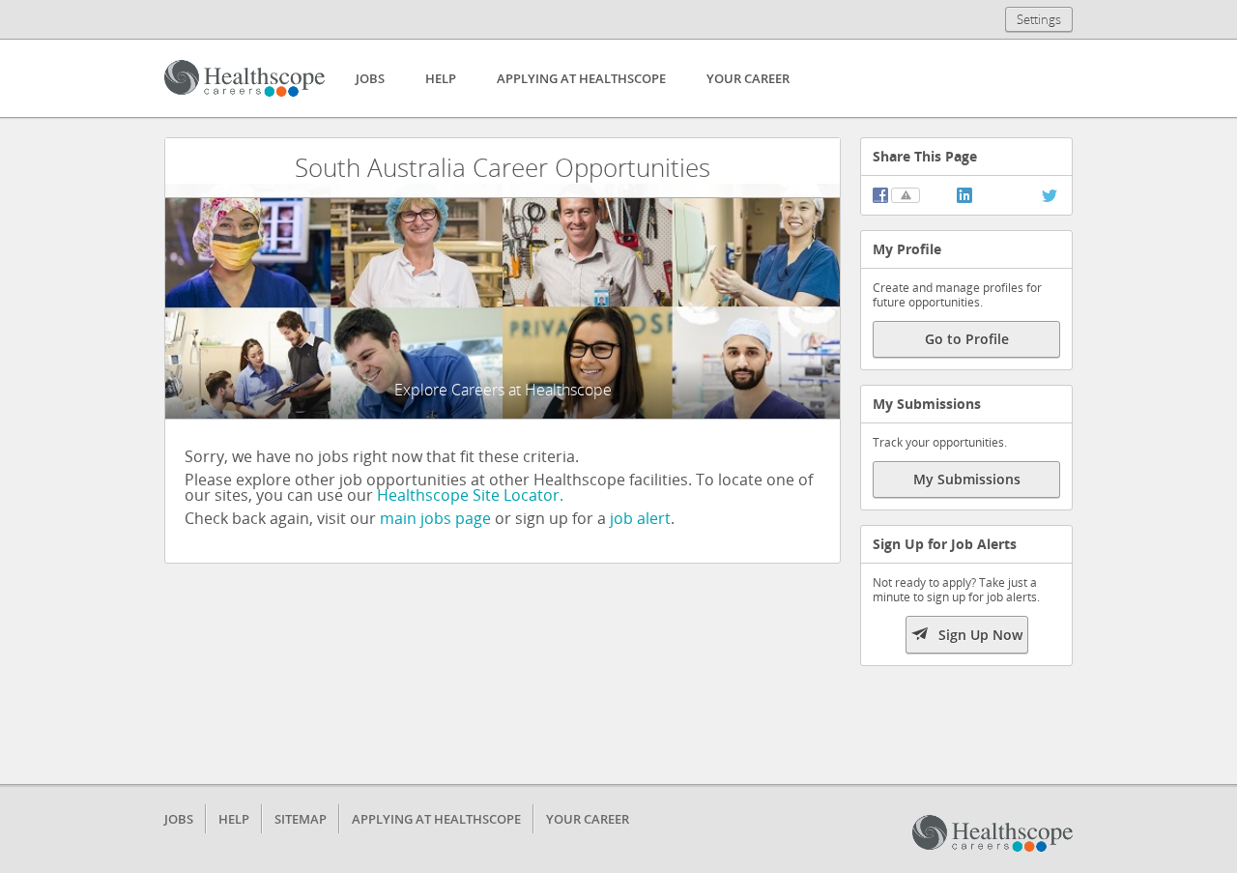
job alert (640, 518)
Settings (1039, 19)
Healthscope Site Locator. (470, 495)
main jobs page (435, 518)
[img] (880, 195)
